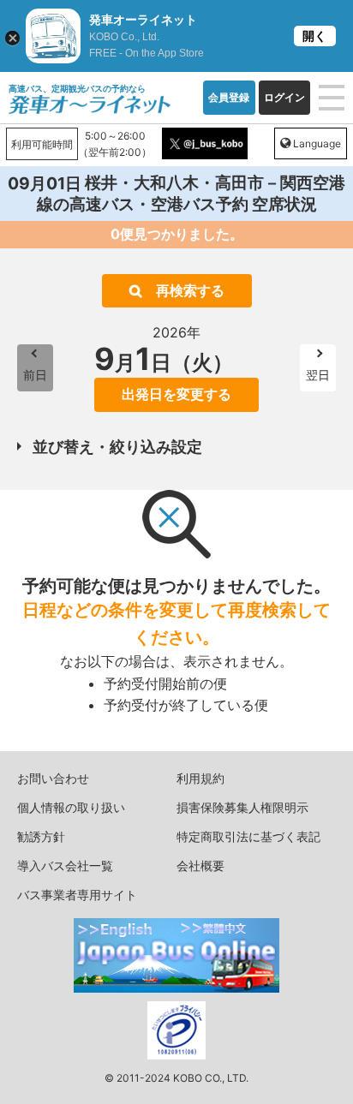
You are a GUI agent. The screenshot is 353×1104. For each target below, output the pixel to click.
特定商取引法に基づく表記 (248, 836)
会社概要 (200, 865)
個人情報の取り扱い (71, 807)
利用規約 (200, 778)
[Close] (12, 38)
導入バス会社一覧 (65, 865)
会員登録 (228, 97)
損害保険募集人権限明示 (242, 807)
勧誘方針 (41, 836)
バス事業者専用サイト (77, 894)
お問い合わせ (53, 778)
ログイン (284, 97)
